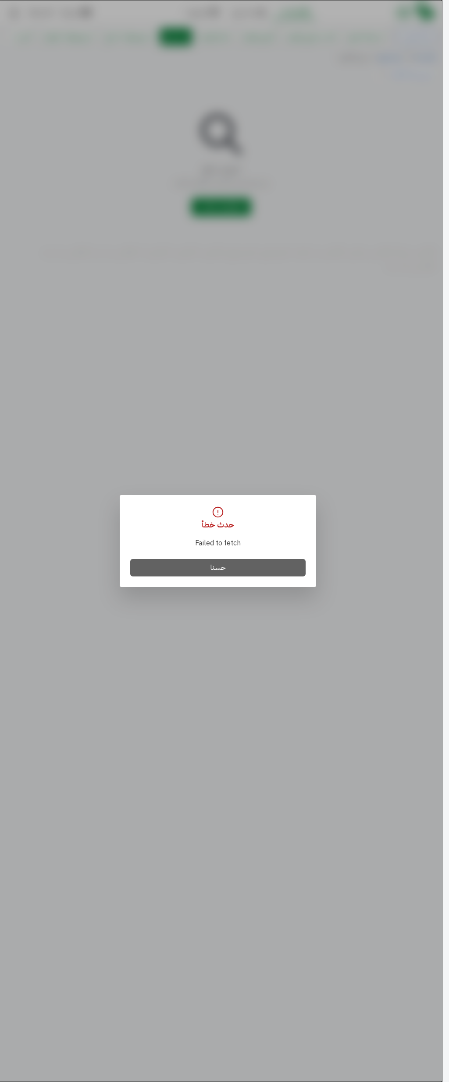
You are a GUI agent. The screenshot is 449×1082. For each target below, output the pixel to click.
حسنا (218, 567)
